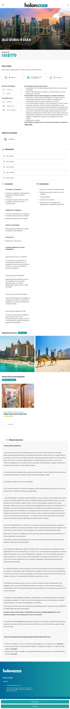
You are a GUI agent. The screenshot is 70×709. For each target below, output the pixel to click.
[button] (29, 125)
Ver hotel (10, 424)
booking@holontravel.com (13, 685)
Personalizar (35, 702)
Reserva (35, 706)
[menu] (68, 5)
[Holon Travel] (12, 670)
